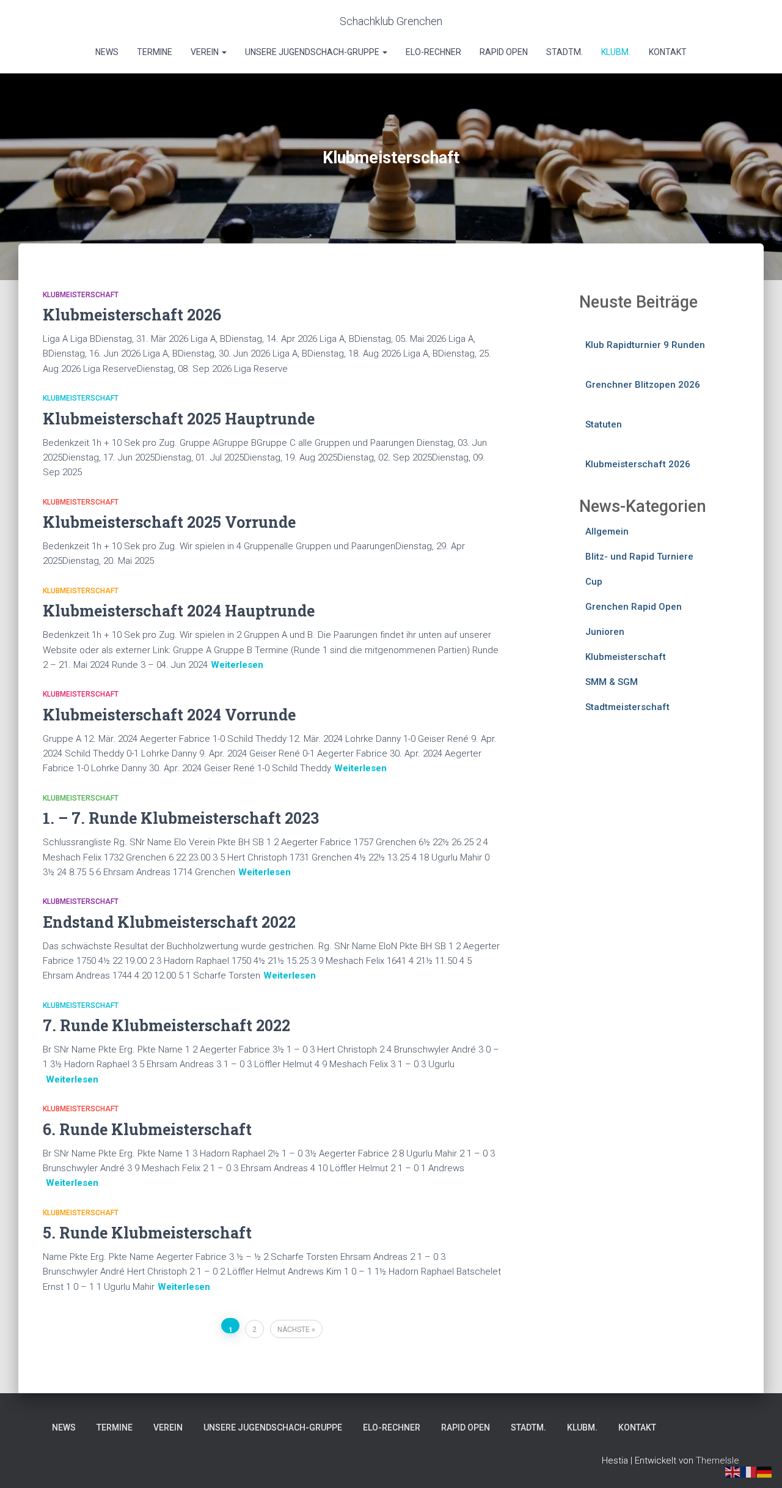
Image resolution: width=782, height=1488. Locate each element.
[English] (733, 1471)
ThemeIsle (717, 1460)
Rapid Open (504, 52)
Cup (593, 581)
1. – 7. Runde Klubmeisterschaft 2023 (181, 818)
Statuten (603, 424)
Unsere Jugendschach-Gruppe (313, 52)
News (107, 52)
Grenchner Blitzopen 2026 (642, 384)
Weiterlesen (237, 664)
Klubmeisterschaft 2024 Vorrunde (169, 715)
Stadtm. (564, 52)
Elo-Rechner (433, 52)
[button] (224, 52)
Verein (206, 52)
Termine (154, 52)
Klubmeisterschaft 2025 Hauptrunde (179, 419)
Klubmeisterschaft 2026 (132, 315)
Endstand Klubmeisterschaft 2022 (169, 922)
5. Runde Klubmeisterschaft (147, 1233)
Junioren (604, 631)
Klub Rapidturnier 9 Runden (645, 344)
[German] (765, 1471)
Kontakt (668, 52)
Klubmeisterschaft (81, 295)
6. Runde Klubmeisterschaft (147, 1129)
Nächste (293, 1329)
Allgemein (607, 531)
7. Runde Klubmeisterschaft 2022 (166, 1025)
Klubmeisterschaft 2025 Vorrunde (169, 522)
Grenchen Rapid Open (633, 606)
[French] (749, 1471)
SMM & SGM (611, 681)
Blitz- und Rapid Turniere (639, 556)
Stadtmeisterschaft (627, 707)
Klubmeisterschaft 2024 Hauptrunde (179, 611)
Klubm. (615, 52)
